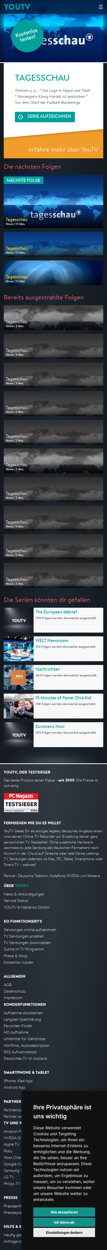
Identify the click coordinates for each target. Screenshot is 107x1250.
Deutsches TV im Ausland (25, 1058)
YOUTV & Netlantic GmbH (27, 907)
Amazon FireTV (16, 1131)
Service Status (16, 900)
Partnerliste (14, 1110)
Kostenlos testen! (26, 36)
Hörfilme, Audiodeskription (27, 1045)
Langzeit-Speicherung (22, 1019)
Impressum (13, 997)
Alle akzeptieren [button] (64, 1212)
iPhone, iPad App (18, 1080)
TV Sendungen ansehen (24, 936)
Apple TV (11, 1144)
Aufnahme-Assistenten (23, 1012)
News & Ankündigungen (24, 894)
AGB (8, 984)
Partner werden (17, 1116)
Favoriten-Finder (18, 1025)
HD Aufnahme (16, 1032)
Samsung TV (14, 1170)
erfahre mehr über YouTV (63, 149)
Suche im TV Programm (24, 949)
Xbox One (12, 1157)
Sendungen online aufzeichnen (30, 929)
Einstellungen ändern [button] (64, 1232)
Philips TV (12, 1183)
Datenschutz (15, 991)
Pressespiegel (15, 1212)
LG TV (9, 1177)
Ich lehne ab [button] (64, 1222)
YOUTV (17, 6)
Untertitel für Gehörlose (24, 1038)
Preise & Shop (16, 955)
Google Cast (14, 1164)
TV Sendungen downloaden (27, 942)
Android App (14, 1087)
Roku (8, 1151)
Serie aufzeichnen (49, 117)
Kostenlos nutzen (18, 962)
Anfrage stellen (17, 1241)
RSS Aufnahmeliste (20, 1052)
